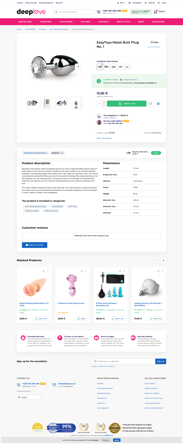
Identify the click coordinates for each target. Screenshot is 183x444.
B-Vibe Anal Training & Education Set (106, 304)
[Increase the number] (104, 102)
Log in (164, 3)
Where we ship (31, 3)
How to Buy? (150, 383)
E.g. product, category (68, 12)
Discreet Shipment (46, 3)
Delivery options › (110, 118)
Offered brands (151, 388)
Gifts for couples (32, 211)
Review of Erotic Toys (153, 398)
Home (19, 29)
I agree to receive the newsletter (103, 366)
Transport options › (130, 80)
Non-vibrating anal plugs (59, 29)
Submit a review (36, 245)
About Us (59, 3)
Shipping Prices (103, 393)
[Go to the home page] (31, 12)
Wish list (151, 3)
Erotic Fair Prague (152, 393)
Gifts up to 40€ (51, 211)
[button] (78, 67)
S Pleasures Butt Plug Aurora (71, 303)
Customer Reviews (152, 403)
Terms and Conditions (154, 408)
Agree (116, 440)
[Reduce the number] (104, 105)
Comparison (137, 3)
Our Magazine (103, 408)
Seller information (104, 138)
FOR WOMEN (30, 29)
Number (100, 104)
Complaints (102, 398)
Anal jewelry (57, 206)
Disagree (105, 440)
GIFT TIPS (73, 206)
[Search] (56, 12)
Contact (20, 3)
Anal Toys (42, 29)
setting (95, 440)
